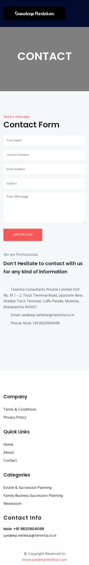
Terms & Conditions (19, 410)
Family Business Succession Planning (33, 496)
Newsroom (12, 504)
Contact (10, 461)
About (8, 453)
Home (8, 445)
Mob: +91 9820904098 (23, 528)
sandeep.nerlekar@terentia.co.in (29, 536)
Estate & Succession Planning (27, 488)
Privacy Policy (14, 418)
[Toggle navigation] (80, 13)
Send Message (23, 234)
